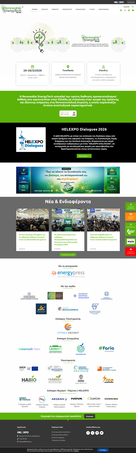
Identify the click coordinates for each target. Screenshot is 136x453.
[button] (132, 6)
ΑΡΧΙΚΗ (34, 9)
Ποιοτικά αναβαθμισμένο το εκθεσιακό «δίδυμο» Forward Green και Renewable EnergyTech (103, 237)
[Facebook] (121, 10)
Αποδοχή (103, 450)
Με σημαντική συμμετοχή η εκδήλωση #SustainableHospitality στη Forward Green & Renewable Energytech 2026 (65, 239)
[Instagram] (125, 10)
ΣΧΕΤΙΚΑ (44, 9)
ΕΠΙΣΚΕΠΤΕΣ (67, 9)
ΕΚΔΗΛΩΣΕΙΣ (80, 9)
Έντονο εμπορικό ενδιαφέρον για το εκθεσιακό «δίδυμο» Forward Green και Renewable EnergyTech (32, 237)
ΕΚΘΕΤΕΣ (55, 9)
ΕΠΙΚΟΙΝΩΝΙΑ (104, 9)
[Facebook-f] (88, 433)
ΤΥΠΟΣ (92, 9)
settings (76, 451)
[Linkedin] (129, 10)
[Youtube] (133, 10)
